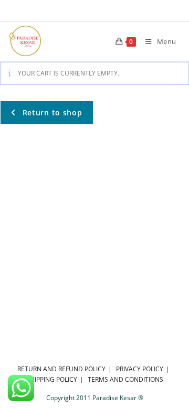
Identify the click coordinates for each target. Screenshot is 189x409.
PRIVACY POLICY (139, 368)
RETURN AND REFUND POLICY (61, 368)
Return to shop (51, 112)
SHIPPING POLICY (51, 379)
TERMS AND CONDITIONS (125, 379)
